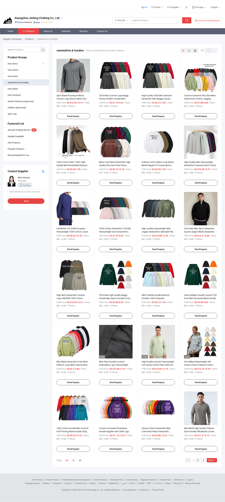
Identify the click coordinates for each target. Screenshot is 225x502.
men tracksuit (14, 95)
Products (30, 31)
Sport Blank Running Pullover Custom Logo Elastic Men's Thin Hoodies (71, 98)
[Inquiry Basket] (186, 7)
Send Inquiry (73, 116)
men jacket (13, 88)
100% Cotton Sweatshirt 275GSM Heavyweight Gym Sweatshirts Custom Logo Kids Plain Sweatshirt (115, 231)
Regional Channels (148, 479)
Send (26, 201)
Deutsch (102, 483)
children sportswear (17, 107)
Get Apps (199, 7)
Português (56, 483)
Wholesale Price (116, 479)
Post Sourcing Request (209, 20)
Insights (190, 479)
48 (80, 460)
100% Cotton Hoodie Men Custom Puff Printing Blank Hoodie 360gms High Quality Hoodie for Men (73, 431)
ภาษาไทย (158, 483)
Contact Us (102, 31)
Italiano (92, 483)
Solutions (66, 31)
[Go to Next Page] (214, 50)
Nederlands (113, 483)
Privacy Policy (158, 490)
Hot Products (37, 479)
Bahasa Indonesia (192, 483)
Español (46, 483)
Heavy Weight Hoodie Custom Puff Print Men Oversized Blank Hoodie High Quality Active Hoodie (200, 298)
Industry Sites (132, 479)
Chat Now (26, 185)
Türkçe (167, 483)
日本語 (141, 483)
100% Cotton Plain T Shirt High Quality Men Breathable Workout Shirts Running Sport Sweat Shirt (71, 165)
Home (10, 31)
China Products (52, 479)
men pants (13, 76)
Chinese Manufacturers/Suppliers (76, 479)
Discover (84, 31)
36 (73, 460)
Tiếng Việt (177, 483)
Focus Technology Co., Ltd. (92, 490)
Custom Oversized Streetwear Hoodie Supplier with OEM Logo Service (114, 431)
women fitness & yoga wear (21, 101)
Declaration (144, 490)
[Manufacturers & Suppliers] (22, 6)
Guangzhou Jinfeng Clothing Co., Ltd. (37, 18)
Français (67, 483)
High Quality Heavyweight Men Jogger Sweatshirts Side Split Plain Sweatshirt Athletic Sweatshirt (158, 231)
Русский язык (80, 483)
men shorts (13, 69)
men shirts (13, 63)
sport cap (12, 113)
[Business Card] (43, 171)
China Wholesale (100, 479)
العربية (124, 483)
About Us (48, 31)
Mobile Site (178, 479)
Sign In (144, 7)
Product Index (165, 479)
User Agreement (129, 490)
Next (210, 460)
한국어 (132, 483)
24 (67, 460)
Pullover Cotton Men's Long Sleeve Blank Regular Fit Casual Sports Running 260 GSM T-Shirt (158, 165)
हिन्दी (149, 483)
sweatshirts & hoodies (18, 82)
